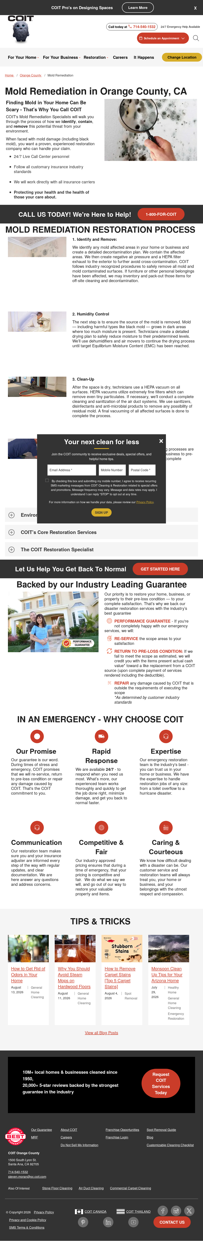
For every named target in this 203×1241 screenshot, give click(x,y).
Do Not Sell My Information (79, 1145)
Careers (66, 1137)
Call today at (131, 26)
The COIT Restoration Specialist (57, 549)
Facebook (163, 1211)
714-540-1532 (18, 1171)
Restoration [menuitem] (94, 57)
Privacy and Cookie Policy (27, 1220)
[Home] (22, 29)
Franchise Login (117, 1137)
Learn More (137, 7)
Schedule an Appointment (161, 38)
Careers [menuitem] (119, 57)
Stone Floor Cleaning (57, 1188)
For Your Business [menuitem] (59, 57)
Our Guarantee (41, 1129)
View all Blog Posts (101, 1032)
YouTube (133, 1222)
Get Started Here (160, 569)
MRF (34, 1137)
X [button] (195, 8)
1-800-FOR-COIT (161, 214)
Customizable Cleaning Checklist (170, 1145)
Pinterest (83, 1222)
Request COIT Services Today (161, 1083)
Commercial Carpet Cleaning (130, 1188)
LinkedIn (108, 1222)
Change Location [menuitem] (182, 57)
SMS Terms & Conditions (26, 1227)
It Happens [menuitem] (144, 57)
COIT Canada (95, 1211)
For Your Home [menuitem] (21, 57)
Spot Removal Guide (161, 1129)
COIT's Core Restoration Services (59, 532)
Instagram (176, 1211)
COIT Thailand (138, 1211)
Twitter (189, 1211)
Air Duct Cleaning (91, 1188)
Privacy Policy (44, 1212)
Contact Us (172, 1222)
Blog (150, 1137)
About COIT (69, 1129)
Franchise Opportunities (122, 1129)
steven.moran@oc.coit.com (27, 1176)
